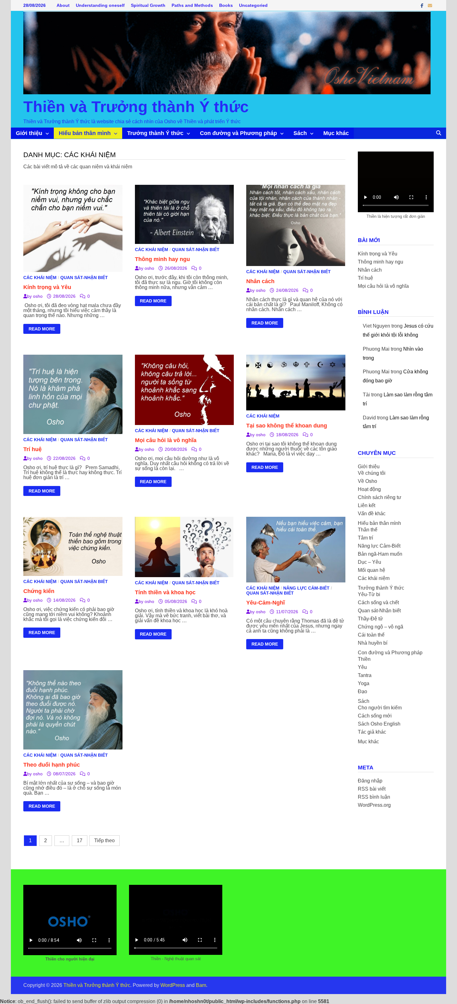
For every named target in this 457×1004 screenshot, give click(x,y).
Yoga (363, 683)
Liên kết (366, 505)
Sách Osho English (379, 723)
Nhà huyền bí (372, 643)
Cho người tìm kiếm (380, 707)
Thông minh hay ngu (162, 259)
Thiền (364, 659)
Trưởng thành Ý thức (155, 133)
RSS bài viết (371, 789)
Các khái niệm (40, 277)
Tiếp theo (104, 840)
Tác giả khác (372, 732)
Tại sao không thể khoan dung (286, 426)
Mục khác (336, 133)
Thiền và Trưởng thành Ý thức (136, 106)
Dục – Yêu (369, 562)
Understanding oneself (100, 5)
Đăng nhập (370, 780)
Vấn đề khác (371, 513)
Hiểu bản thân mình (85, 133)
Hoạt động (369, 489)
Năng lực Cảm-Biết (306, 588)
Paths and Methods (192, 5)
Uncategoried (253, 5)
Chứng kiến (38, 591)
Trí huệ (32, 449)
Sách (300, 133)
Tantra (365, 675)
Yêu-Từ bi (369, 594)
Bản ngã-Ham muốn (380, 554)
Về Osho (367, 481)
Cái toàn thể (371, 634)
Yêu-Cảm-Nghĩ (265, 603)
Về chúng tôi (371, 473)
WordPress (172, 985)
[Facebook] (422, 5)
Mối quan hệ (371, 570)
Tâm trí (365, 537)
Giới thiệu (29, 133)
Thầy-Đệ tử (370, 618)
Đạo (362, 691)
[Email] (430, 5)
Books (226, 5)
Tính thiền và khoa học (165, 592)
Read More (41, 330)
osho (38, 296)
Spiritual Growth (148, 5)
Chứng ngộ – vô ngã (380, 626)
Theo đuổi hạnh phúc (51, 765)
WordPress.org (374, 805)
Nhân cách (260, 281)
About (63, 5)
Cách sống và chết (378, 602)
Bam (201, 985)
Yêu (362, 667)
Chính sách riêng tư (379, 497)
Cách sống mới (375, 715)
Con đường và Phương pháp (238, 133)
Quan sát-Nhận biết (84, 277)
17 (79, 840)
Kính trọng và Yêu (47, 287)
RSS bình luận (374, 797)
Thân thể (367, 529)
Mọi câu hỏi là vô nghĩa (165, 440)
